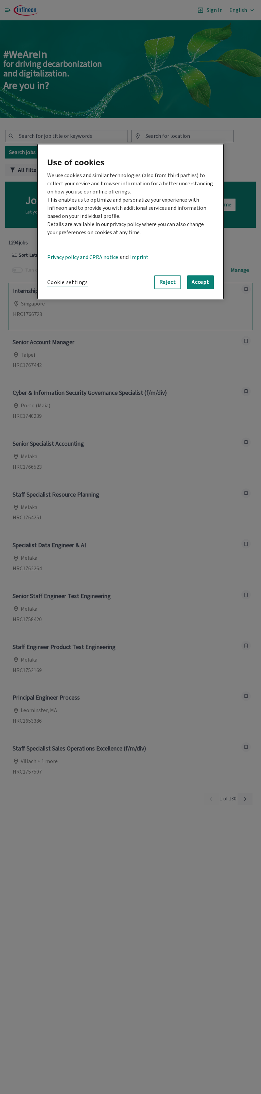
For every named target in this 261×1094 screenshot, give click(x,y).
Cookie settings (67, 282)
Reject (167, 282)
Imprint (139, 257)
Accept (200, 282)
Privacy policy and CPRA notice (82, 257)
